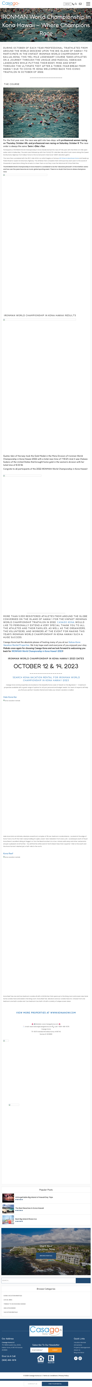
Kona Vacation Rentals (13, 1296)
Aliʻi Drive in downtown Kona (69, 158)
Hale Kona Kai (10, 697)
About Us (77, 1350)
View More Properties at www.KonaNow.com (46, 1012)
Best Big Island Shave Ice (26, 1219)
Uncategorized (10, 1308)
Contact (67, 4)
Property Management (82, 1347)
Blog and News (79, 1353)
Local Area (8, 1300)
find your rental (55, 1384)
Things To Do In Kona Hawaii (15, 1304)
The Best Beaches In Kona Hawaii (29, 1208)
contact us (32, 1384)
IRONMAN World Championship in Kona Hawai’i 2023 (37, 651)
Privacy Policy (64, 1376)
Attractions (78, 1345)
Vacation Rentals (11, 1312)
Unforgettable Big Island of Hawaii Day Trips (34, 1197)
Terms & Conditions (50, 1376)
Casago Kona (65, 622)
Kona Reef (8, 853)
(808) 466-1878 (9, 1360)
